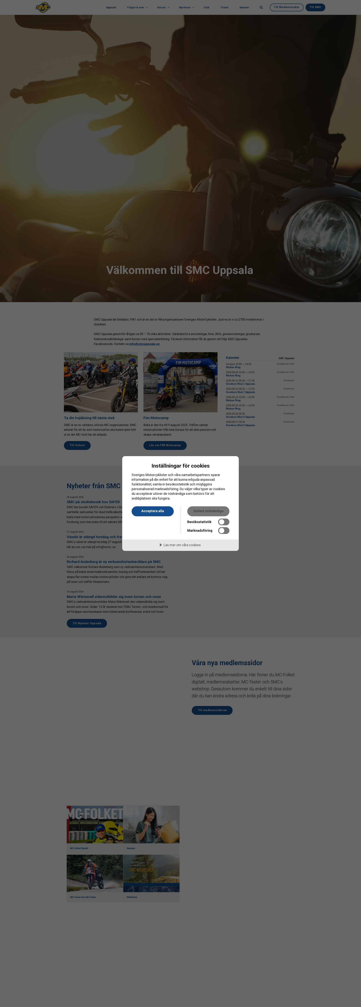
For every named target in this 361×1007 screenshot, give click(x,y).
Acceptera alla (152, 511)
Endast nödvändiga (208, 511)
